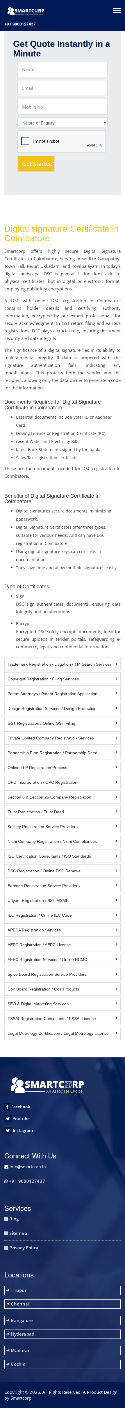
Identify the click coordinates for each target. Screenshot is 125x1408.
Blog (13, 1219)
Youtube (21, 1118)
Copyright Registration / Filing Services (43, 679)
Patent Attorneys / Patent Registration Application (52, 693)
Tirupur (18, 1290)
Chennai (19, 1304)
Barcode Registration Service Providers (44, 885)
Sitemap (17, 1233)
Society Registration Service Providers (43, 826)
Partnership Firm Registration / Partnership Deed (52, 752)
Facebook (20, 1106)
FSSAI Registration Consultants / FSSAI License (52, 1018)
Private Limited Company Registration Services (51, 738)
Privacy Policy (23, 1247)
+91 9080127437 (20, 24)
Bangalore (21, 1320)
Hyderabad (22, 1334)
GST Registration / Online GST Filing (41, 723)
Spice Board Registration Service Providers (47, 974)
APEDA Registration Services (34, 930)
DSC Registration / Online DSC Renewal (44, 871)
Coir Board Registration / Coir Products (43, 989)
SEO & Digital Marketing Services (38, 1003)
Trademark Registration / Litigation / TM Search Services (60, 664)
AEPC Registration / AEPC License (39, 944)
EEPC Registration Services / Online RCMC (47, 959)
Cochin (18, 1364)
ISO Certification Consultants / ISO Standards (49, 856)
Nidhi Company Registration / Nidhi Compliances (52, 841)
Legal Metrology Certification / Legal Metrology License (58, 1033)
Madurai (19, 1350)
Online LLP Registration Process (37, 767)
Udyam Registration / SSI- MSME (38, 900)
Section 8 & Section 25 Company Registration (49, 797)
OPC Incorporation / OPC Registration (42, 782)
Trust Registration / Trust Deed (36, 812)
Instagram (22, 1130)
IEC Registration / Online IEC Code (40, 915)
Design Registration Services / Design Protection (52, 708)
